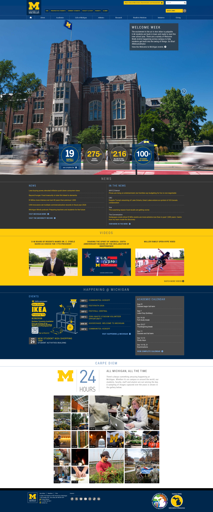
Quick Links (171, 11)
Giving (178, 17)
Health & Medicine (140, 17)
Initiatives (161, 17)
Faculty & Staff (87, 11)
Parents (98, 11)
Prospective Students (58, 11)
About (42, 17)
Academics (60, 17)
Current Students (74, 11)
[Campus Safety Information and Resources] (176, 501)
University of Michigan (34, 7)
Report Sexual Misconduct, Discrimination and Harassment (142, 3)
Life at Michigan (81, 17)
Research (118, 17)
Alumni (105, 11)
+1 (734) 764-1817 (46, 501)
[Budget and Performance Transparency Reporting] (159, 501)
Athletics (101, 17)
